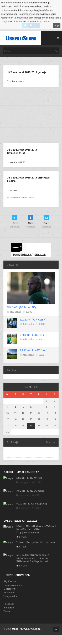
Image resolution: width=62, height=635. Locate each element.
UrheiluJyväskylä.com (26, 628)
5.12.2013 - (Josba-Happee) (31, 503)
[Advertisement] (32, 114)
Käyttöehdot (10, 581)
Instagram (8, 607)
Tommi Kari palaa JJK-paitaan (35, 542)
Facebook (8, 603)
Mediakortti (9, 588)
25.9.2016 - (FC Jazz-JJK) (21, 307)
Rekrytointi (9, 592)
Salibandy (24, 507)
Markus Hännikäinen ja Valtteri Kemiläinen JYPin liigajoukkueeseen (36, 529)
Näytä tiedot (43, 21)
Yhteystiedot (10, 596)
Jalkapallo (15, 311)
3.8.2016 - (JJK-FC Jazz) (33, 350)
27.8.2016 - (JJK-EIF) (32, 335)
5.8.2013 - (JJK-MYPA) (29, 477)
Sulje (57, 25)
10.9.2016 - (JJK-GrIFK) (33, 319)
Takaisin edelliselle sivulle (20, 197)
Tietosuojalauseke (13, 585)
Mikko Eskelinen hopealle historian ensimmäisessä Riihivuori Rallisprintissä (32, 558)
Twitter (7, 611)
